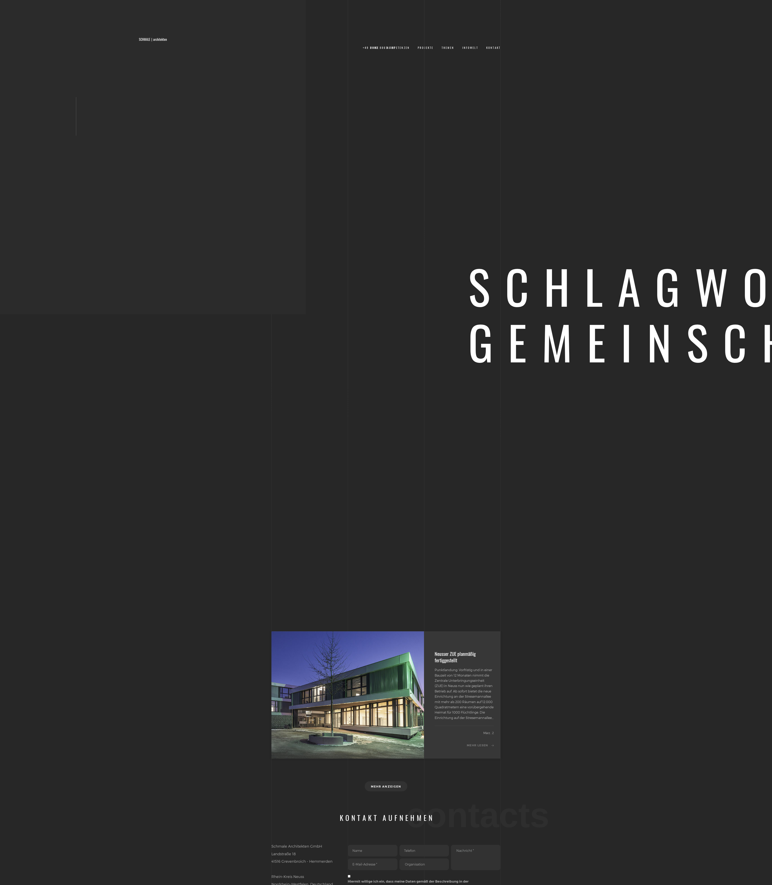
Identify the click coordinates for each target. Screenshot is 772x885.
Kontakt (493, 47)
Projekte (425, 47)
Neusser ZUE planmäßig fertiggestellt (455, 657)
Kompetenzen (398, 47)
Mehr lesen (477, 745)
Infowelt (470, 47)
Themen (448, 47)
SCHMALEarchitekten (153, 39)
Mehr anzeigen (386, 786)
